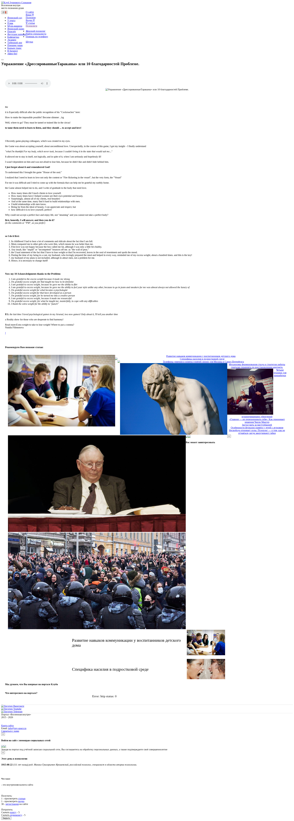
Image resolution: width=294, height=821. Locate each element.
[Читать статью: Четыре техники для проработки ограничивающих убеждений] (250, 392)
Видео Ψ (30, 20)
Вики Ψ (30, 14)
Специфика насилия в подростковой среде (202, 359)
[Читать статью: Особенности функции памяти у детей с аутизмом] (189, 436)
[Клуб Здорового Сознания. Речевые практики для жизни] (16, 2)
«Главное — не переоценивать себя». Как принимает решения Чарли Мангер (257, 420)
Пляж (10, 23)
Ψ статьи (30, 23)
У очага (11, 20)
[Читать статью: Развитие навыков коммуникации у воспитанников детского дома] (61, 391)
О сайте (30, 12)
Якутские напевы (16, 34)
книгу (13, 812)
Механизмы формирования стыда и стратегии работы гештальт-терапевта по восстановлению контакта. (257, 365)
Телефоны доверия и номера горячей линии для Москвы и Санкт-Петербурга (203, 361)
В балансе (12, 51)
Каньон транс (14, 48)
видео (21, 801)
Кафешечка (13, 37)
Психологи (31, 26)
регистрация (12, 804)
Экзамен (11, 39)
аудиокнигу (16, 815)
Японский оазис (15, 28)
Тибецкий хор (14, 42)
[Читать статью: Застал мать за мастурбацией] (187, 436)
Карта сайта (7, 725)
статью (21, 798)
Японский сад (14, 17)
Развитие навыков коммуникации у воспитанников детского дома (201, 356)
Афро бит (12, 53)
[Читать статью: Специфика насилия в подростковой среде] (116, 359)
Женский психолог (35, 31)
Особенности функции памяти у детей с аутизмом (257, 427)
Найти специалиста (36, 34)
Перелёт (11, 31)
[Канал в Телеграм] (11, 711)
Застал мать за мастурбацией (257, 425)
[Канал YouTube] (11, 709)
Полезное (31, 17)
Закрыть (6, 818)
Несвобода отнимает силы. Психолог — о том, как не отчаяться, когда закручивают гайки (257, 431)
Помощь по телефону (37, 36)
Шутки (29, 41)
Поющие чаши (15, 45)
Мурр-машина (14, 26)
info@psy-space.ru (17, 728)
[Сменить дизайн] (2, 59)
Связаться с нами (10, 731)
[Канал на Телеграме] (12, 12)
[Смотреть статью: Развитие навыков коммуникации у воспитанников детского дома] (206, 643)
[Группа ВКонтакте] (12, 706)
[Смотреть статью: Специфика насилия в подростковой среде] (206, 669)
